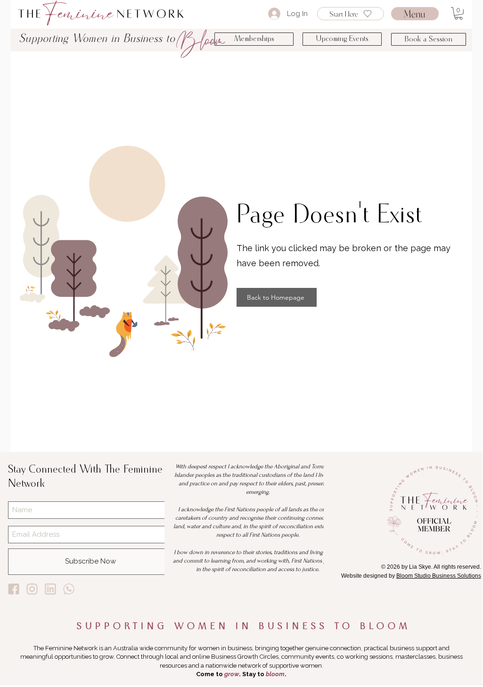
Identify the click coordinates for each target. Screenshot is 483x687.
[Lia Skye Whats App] (68, 589)
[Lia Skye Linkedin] (50, 589)
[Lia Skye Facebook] (13, 589)
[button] (458, 13)
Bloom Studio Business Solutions (438, 575)
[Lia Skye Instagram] (32, 589)
